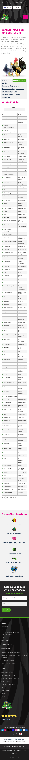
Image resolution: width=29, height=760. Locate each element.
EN (16, 7)
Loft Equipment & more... (8, 663)
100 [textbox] (7, 497)
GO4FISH (22, 746)
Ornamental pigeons (9, 92)
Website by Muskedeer (15, 757)
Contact (3, 696)
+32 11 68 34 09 (20, 3)
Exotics (4, 83)
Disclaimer (15, 753)
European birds (19, 80)
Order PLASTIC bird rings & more (10, 652)
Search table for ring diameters (10, 678)
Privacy (24, 750)
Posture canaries (8, 89)
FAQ (2, 687)
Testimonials (5, 690)
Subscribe (6, 610)
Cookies (19, 750)
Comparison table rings (8, 675)
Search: (14, 107)
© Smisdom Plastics (11, 746)
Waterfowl (6, 97)
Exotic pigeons (7, 94)
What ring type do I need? (9, 684)
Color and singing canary (11, 86)
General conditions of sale (9, 750)
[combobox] (7, 497)
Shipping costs (5, 681)
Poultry (17, 94)
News (3, 693)
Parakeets (20, 89)
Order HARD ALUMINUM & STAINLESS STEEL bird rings (14, 656)
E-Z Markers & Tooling (7, 660)
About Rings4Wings (7, 672)
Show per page (9, 497)
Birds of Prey (6, 80)
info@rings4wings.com (7, 3)
